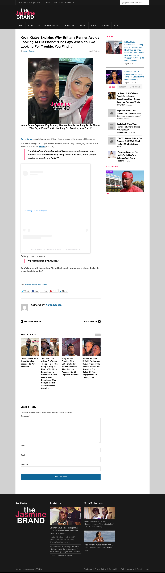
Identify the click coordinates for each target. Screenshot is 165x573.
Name (23, 445)
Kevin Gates (42, 284)
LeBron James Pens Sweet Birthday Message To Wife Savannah (29, 362)
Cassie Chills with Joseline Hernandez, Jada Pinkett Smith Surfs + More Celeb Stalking (99, 524)
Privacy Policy (100, 569)
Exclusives (69, 25)
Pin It (54, 291)
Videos (83, 25)
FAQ (61, 2)
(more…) (128, 99)
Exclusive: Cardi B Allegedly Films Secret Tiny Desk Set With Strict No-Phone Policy (134, 75)
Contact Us (69, 2)
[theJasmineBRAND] (25, 13)
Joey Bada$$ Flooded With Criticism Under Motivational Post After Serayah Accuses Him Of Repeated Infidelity (70, 366)
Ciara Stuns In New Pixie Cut (61, 555)
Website (24, 464)
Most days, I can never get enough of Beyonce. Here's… (129, 114)
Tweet (26, 291)
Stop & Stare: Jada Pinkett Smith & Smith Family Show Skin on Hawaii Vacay (98, 547)
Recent (122, 86)
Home (48, 2)
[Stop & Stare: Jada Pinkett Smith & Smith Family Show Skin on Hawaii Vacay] (99, 536)
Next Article (90, 321)
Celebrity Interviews (49, 25)
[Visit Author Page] (24, 307)
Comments (135, 86)
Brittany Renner (31, 284)
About (54, 2)
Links (148, 569)
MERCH (117, 25)
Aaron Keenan (29, 51)
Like (36, 291)
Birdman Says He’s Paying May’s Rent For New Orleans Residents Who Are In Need (64, 530)
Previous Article (32, 321)
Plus (45, 291)
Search (139, 569)
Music (94, 25)
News (30, 25)
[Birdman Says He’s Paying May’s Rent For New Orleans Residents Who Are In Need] (65, 516)
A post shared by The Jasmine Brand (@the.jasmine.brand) (55, 249)
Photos (105, 25)
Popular (111, 86)
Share (64, 291)
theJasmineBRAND (34, 569)
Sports (109, 172)
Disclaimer (88, 569)
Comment (25, 416)
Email (23, 455)
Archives (130, 569)
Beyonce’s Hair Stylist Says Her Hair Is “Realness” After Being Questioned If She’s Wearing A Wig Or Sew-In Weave (65, 549)
